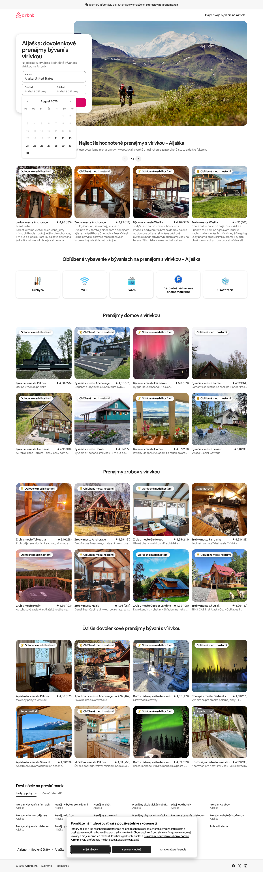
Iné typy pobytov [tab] (26, 793)
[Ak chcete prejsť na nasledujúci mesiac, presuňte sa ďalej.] (70, 101)
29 (63, 145)
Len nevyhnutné (131, 849)
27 (48, 145)
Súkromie (46, 865)
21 (56, 138)
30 (70, 145)
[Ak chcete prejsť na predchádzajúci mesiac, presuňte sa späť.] (28, 101)
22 (63, 138)
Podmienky (62, 865)
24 (27, 145)
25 (34, 145)
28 (56, 145)
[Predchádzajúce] (125, 159)
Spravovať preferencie (172, 849)
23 (70, 138)
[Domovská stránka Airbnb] (25, 15)
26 (41, 145)
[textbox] (38, 91)
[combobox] (54, 78)
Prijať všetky (90, 849)
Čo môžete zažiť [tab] (52, 793)
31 (27, 153)
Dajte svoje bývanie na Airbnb (225, 15)
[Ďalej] (138, 159)
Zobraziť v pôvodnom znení (162, 4)
